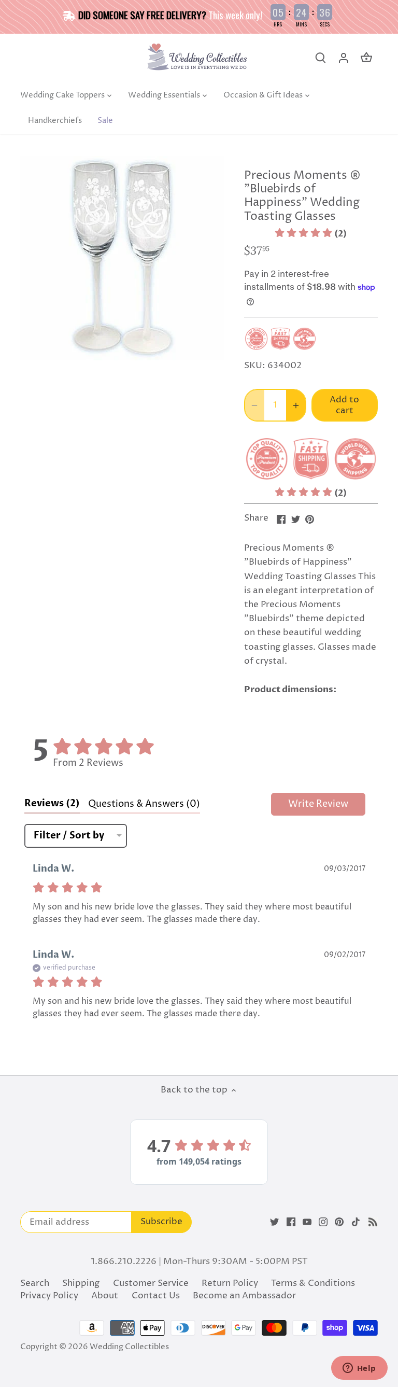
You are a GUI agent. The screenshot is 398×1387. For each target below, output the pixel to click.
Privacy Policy (49, 1296)
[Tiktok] (355, 1222)
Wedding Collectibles (129, 1346)
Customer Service (151, 1283)
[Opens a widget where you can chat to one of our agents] (359, 1369)
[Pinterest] (339, 1222)
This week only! (235, 14)
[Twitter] (274, 1222)
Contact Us (156, 1296)
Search (34, 1283)
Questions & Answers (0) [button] (144, 803)
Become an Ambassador (244, 1296)
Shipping (81, 1283)
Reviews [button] (52, 803)
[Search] (320, 58)
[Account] (343, 58)
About (104, 1296)
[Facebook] (291, 1222)
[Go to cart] (366, 58)
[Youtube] (307, 1222)
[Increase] (296, 405)
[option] (122, 258)
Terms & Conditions (313, 1283)
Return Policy (230, 1283)
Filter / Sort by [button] (69, 835)
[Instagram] (323, 1222)
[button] (311, 234)
